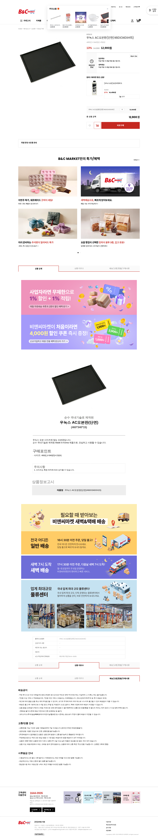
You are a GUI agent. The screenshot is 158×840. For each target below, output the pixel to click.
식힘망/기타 (40, 29)
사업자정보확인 (39, 834)
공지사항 (108, 828)
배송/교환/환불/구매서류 (119, 268)
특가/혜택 (112, 20)
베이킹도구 (27, 29)
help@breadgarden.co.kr (60, 829)
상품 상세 (38, 268)
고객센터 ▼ (136, 7)
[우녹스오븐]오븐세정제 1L (113, 83)
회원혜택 (108, 831)
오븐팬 (33, 29)
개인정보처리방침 (111, 825)
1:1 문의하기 (34, 810)
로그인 (120, 7)
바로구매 (120, 125)
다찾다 (152, 11)
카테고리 (27, 20)
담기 (123, 96)
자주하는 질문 (47, 810)
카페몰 (38, 20)
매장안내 (128, 7)
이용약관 (108, 822)
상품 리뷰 (79, 268)
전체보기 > (137, 160)
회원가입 (113, 7)
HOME (20, 29)
